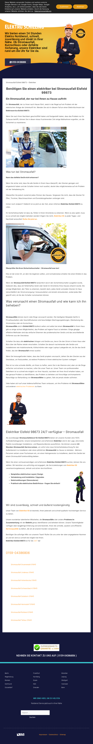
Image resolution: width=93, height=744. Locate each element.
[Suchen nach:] (35, 713)
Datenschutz (53, 734)
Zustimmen (64, 7)
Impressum (43, 734)
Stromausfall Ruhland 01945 (22, 612)
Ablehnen (80, 7)
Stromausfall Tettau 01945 (21, 620)
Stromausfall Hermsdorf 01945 (23, 604)
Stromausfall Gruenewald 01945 (23, 564)
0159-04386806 (18, 553)
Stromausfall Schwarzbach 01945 (24, 588)
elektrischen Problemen (25, 386)
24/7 (36, 541)
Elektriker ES (72, 465)
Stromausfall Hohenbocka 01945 (23, 580)
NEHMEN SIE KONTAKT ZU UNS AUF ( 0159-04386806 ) (46, 655)
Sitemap (63, 734)
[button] (18, 62)
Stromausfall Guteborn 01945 (22, 596)
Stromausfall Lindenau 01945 (22, 572)
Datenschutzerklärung (43, 11)
